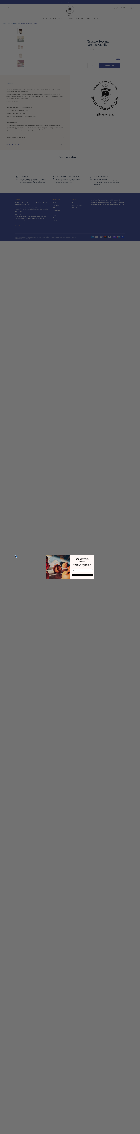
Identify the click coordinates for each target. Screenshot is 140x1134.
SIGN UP (82, 575)
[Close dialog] (15, 557)
